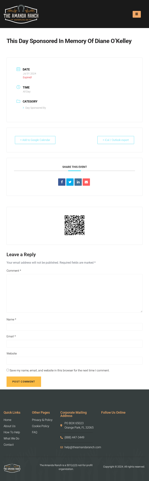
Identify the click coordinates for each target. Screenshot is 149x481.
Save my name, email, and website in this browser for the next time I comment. (60, 370)
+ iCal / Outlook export (116, 140)
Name (11, 319)
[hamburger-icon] (137, 14)
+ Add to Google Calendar (35, 140)
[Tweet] (70, 182)
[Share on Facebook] (61, 182)
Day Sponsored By (35, 107)
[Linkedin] (78, 182)
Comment (14, 271)
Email (11, 336)
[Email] (86, 182)
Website (12, 353)
